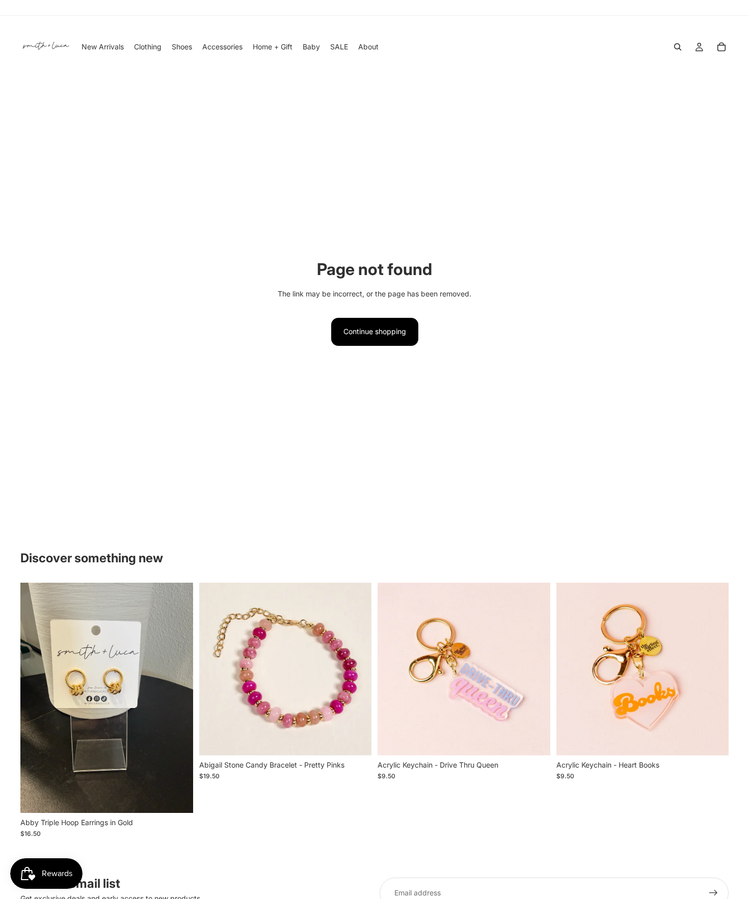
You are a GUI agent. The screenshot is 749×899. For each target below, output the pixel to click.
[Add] (177, 797)
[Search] (677, 47)
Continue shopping (374, 331)
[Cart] (721, 47)
